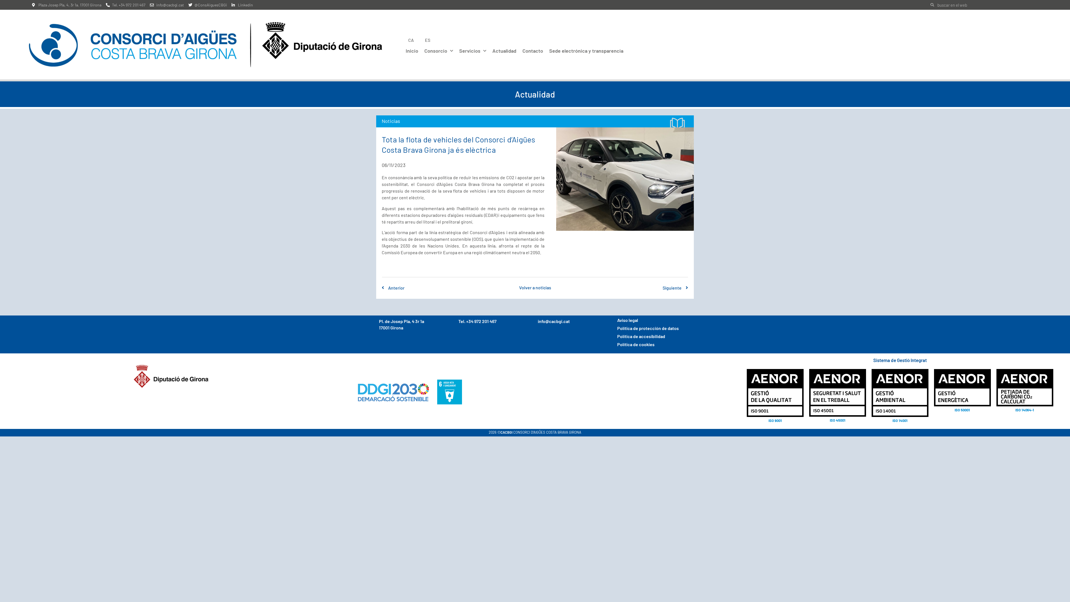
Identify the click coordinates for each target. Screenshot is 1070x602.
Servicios (469, 51)
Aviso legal (627, 320)
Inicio (412, 51)
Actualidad (504, 51)
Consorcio (435, 51)
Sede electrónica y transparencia (586, 51)
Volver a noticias (535, 287)
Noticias (391, 121)
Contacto (532, 51)
